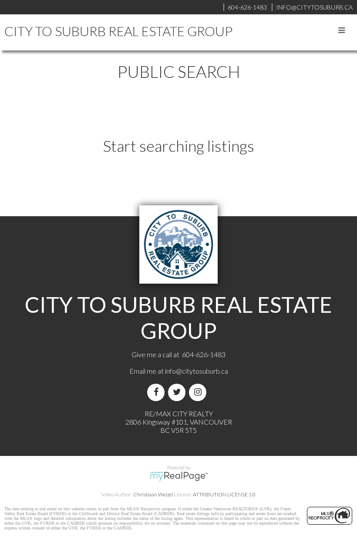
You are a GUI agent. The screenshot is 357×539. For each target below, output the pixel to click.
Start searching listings (178, 145)
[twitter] (178, 392)
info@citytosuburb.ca (196, 371)
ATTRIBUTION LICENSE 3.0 (224, 494)
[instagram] (199, 392)
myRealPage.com (178, 476)
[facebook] (157, 392)
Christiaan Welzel (153, 494)
